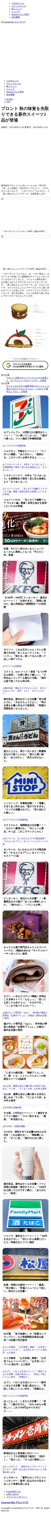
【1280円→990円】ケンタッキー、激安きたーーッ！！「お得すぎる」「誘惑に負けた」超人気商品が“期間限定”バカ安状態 (25, 602)
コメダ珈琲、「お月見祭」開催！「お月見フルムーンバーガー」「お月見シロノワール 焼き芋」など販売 (25, 1361)
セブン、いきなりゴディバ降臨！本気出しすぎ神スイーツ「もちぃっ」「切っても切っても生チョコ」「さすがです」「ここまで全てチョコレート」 (25, 1001)
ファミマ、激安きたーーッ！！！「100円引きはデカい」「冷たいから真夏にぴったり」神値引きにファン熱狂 (25, 1239)
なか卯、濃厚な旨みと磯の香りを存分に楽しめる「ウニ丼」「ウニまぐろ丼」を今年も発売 (25, 1097)
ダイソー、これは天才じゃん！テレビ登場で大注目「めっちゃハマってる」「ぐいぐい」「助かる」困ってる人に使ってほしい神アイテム (25, 654)
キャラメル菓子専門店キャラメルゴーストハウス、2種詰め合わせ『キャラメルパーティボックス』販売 (25, 950)
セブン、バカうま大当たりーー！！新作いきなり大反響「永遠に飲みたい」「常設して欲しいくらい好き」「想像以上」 (25, 1385)
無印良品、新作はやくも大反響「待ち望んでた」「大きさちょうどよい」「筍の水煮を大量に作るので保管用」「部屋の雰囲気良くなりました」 (25, 704)
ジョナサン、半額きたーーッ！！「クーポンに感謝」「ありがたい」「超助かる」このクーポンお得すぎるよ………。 (25, 454)
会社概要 (16, 17)
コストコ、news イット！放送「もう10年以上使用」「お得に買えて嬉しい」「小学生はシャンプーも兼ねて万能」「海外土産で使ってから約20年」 (25, 676)
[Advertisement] (25, 51)
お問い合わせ (12, 1494)
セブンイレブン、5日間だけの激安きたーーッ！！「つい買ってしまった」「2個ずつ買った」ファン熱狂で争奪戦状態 (25, 435)
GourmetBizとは (13, 1491)
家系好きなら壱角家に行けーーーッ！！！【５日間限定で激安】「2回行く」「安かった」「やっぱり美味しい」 (25, 1456)
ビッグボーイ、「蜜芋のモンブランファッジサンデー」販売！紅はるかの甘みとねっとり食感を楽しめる (25, 1480)
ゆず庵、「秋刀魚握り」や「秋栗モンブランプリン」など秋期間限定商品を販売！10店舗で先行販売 (25, 1336)
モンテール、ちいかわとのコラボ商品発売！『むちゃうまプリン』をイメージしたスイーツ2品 (25, 852)
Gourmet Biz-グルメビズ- (15, 1502)
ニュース (16, 12)
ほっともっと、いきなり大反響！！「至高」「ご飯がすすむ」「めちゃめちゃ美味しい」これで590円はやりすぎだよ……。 (25, 1406)
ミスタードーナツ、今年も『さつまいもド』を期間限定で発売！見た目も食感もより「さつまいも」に (25, 478)
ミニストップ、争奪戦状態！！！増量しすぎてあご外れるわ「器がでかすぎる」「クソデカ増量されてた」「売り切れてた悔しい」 (25, 808)
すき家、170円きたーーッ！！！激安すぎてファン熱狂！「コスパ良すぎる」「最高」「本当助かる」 (25, 1116)
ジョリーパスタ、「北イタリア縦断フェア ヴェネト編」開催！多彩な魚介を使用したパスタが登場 (25, 502)
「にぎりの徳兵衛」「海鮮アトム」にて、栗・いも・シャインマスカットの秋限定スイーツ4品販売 (25, 1075)
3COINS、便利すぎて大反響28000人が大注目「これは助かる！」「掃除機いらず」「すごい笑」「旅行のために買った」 (25, 1136)
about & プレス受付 (20, 14)
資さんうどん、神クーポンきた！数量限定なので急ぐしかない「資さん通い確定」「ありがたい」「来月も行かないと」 (25, 756)
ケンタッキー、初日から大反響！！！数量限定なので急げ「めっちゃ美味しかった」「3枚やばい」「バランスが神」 (25, 901)
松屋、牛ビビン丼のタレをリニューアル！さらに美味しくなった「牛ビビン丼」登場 (24, 551)
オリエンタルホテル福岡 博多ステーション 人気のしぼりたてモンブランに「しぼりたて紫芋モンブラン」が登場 (27, 389)
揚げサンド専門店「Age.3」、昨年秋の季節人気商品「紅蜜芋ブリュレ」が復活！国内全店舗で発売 (25, 1026)
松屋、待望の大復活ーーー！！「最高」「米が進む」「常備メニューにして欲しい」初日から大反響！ (25, 1288)
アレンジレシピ (19, 6)
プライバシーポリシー (16, 1497)
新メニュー (17, 9)
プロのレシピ (18, 3)
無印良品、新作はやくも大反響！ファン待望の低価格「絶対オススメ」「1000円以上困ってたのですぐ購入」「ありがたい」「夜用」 (25, 1189)
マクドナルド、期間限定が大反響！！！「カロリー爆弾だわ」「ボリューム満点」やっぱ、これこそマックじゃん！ (25, 828)
